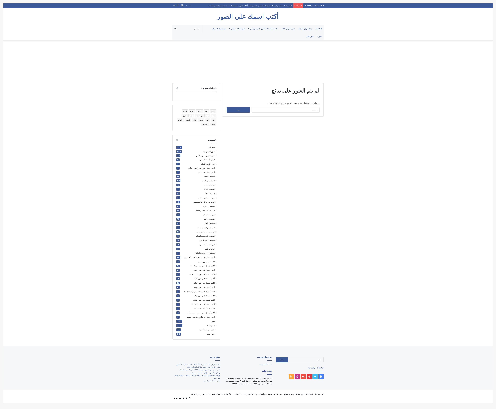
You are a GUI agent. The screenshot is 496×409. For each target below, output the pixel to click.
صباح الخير (211, 334)
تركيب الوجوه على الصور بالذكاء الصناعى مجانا (203, 367)
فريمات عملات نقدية (207, 244)
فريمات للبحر (210, 223)
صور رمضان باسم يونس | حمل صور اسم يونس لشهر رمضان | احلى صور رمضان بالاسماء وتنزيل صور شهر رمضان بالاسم (248, 5)
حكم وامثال (210, 325)
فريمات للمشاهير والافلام (205, 210)
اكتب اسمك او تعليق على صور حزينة (201, 317)
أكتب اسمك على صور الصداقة (203, 304)
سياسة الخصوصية (265, 364)
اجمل (213, 111)
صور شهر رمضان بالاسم (205, 156)
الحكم (200, 111)
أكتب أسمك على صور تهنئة (204, 287)
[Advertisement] (248, 61)
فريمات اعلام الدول (207, 240)
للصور (188, 120)
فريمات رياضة (209, 219)
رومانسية (199, 116)
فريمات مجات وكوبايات (206, 232)
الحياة (192, 111)
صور (320, 36)
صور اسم (211, 147)
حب (213, 116)
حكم (207, 116)
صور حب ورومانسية (207, 330)
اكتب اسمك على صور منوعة (204, 300)
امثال (185, 111)
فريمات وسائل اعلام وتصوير (204, 202)
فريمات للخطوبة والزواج (205, 236)
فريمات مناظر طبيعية (207, 197)
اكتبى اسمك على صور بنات (204, 308)
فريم (201, 120)
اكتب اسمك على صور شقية (204, 283)
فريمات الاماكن (209, 215)
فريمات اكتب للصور (238, 29)
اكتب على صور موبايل (206, 261)
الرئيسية (319, 29)
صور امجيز (309, 36)
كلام (194, 120)
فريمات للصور (209, 176)
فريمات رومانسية (208, 180)
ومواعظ (205, 124)
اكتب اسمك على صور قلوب (204, 270)
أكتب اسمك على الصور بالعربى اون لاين (263, 29)
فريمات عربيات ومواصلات (205, 253)
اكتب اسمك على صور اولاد (204, 296)
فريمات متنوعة (209, 189)
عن (207, 120)
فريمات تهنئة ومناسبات (206, 227)
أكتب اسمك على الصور (212, 381)
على (213, 120)
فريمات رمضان (209, 206)
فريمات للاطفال (209, 193)
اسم (206, 111)
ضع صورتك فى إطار (219, 29)
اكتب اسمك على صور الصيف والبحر (201, 168)
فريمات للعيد (210, 249)
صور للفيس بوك (208, 151)
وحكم (213, 124)
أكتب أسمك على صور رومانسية (203, 266)
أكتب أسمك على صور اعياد (204, 278)
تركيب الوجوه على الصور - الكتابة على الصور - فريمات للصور (198, 364)
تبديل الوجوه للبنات (288, 29)
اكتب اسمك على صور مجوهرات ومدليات (199, 291)
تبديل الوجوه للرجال (305, 29)
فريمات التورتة (209, 185)
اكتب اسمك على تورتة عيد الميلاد (202, 274)
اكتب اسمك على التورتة (206, 172)
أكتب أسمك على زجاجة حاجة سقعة (201, 313)
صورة (184, 116)
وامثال (180, 120)
